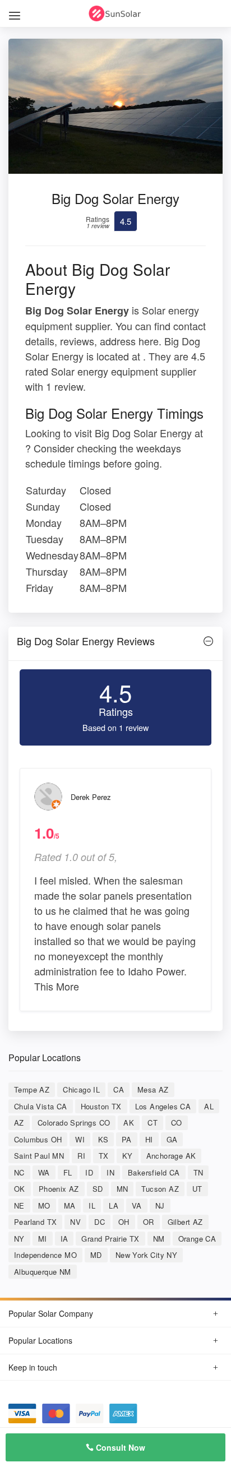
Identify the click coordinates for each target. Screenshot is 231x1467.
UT (197, 1188)
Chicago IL (81, 1089)
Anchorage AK (171, 1155)
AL (209, 1106)
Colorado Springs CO (74, 1122)
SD (98, 1188)
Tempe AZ (31, 1089)
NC (19, 1172)
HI (149, 1139)
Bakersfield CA (154, 1172)
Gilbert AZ (185, 1221)
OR (148, 1221)
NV (75, 1221)
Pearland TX (35, 1221)
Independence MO (45, 1255)
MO (44, 1205)
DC (99, 1221)
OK (19, 1188)
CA (118, 1089)
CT (152, 1122)
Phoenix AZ (59, 1188)
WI (80, 1139)
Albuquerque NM (42, 1271)
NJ (160, 1205)
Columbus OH (38, 1139)
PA (127, 1139)
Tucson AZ (160, 1188)
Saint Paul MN (39, 1155)
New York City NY (146, 1255)
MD (96, 1255)
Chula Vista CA (40, 1106)
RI (81, 1155)
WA (44, 1172)
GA (172, 1139)
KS (103, 1139)
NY (19, 1238)
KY (127, 1155)
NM (159, 1238)
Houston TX (101, 1106)
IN (110, 1172)
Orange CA (197, 1238)
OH (124, 1221)
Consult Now (119, 1447)
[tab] (115, 644)
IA (64, 1238)
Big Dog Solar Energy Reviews (86, 640)
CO (176, 1122)
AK (128, 1122)
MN (122, 1188)
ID (89, 1172)
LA (113, 1205)
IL (92, 1205)
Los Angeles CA (163, 1106)
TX (104, 1155)
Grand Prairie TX (110, 1238)
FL (67, 1172)
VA (137, 1205)
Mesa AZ (153, 1089)
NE (19, 1205)
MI (42, 1238)
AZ (19, 1122)
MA (70, 1205)
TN (198, 1172)
